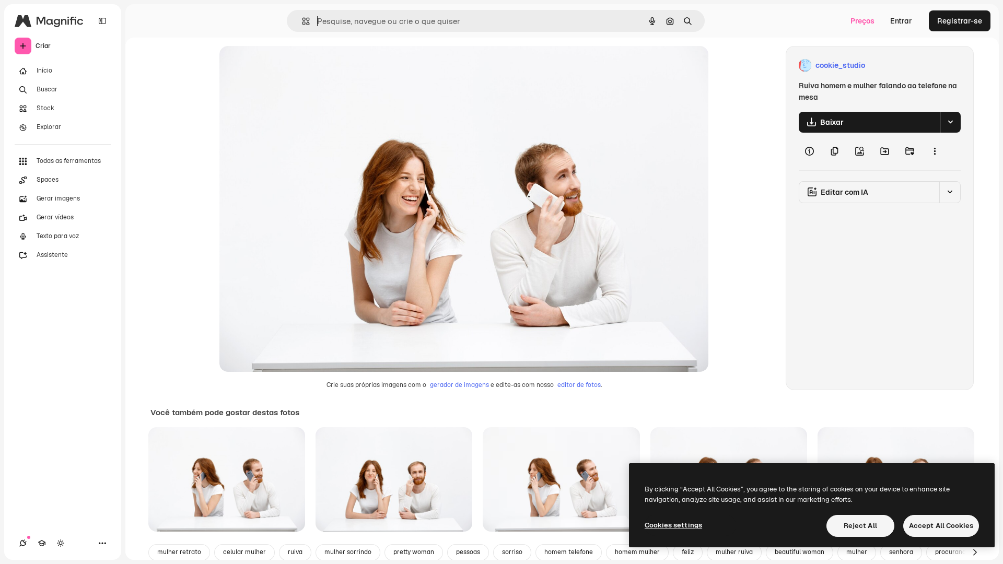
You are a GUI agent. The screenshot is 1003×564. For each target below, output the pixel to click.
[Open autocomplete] (301, 21)
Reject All (860, 525)
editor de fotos (579, 385)
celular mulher (244, 552)
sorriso (512, 552)
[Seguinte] (974, 552)
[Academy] (41, 543)
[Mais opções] (934, 151)
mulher (856, 552)
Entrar (901, 21)
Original (286, 65)
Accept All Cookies (941, 525)
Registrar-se (959, 21)
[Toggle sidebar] (102, 21)
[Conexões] (23, 543)
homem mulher (637, 552)
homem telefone (568, 552)
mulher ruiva (734, 552)
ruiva (295, 552)
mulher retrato (179, 552)
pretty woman (413, 552)
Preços (862, 21)
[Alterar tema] (60, 543)
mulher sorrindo (347, 552)
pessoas (468, 552)
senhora (901, 552)
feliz (688, 552)
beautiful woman (799, 552)
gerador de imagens (459, 385)
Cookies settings (673, 525)
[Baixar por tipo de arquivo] (950, 122)
